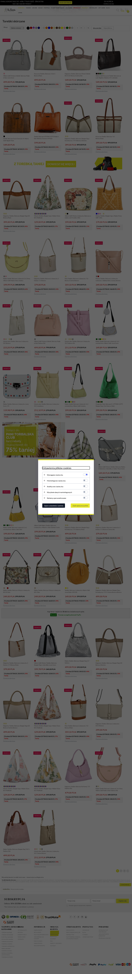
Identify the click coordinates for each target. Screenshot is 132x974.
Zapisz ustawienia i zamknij (53, 506)
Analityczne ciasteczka (55, 486)
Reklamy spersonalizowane (56, 498)
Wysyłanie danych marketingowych (59, 492)
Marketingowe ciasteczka (56, 481)
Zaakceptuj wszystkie (80, 506)
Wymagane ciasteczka (55, 475)
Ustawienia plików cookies (56, 467)
